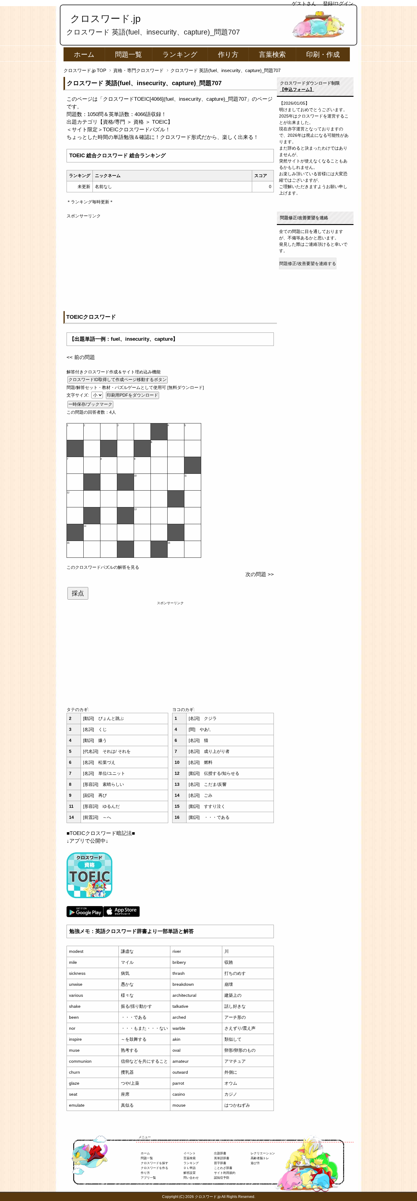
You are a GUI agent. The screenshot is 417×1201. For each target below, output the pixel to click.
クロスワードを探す (154, 1163)
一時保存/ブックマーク (90, 404)
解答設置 (189, 1172)
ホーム (84, 54)
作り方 (228, 54)
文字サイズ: (78, 395)
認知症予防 (221, 1177)
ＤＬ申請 (189, 1168)
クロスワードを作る (154, 1168)
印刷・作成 (323, 54)
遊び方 (255, 1163)
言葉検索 (272, 54)
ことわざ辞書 (223, 1168)
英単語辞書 (221, 1158)
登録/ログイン (338, 3)
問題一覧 (128, 54)
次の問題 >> (259, 574)
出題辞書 (220, 1153)
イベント (189, 1153)
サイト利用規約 (224, 1172)
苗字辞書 (220, 1163)
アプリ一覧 (148, 1177)
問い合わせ (191, 1177)
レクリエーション (263, 1153)
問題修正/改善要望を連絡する (307, 263)
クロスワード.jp (105, 18)
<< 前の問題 (81, 357)
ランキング (180, 54)
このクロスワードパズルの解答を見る (103, 567)
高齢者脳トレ (260, 1158)
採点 (78, 593)
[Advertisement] (170, 262)
